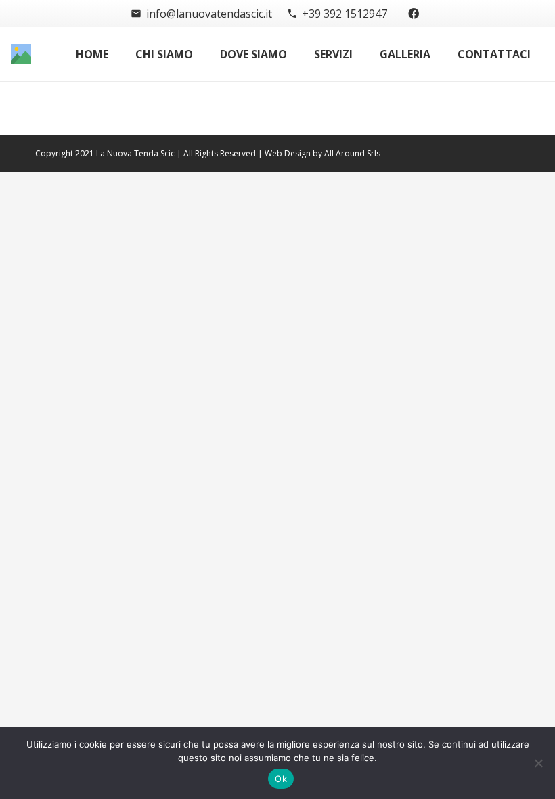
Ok (281, 778)
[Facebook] (413, 13)
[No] (538, 763)
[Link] (21, 54)
